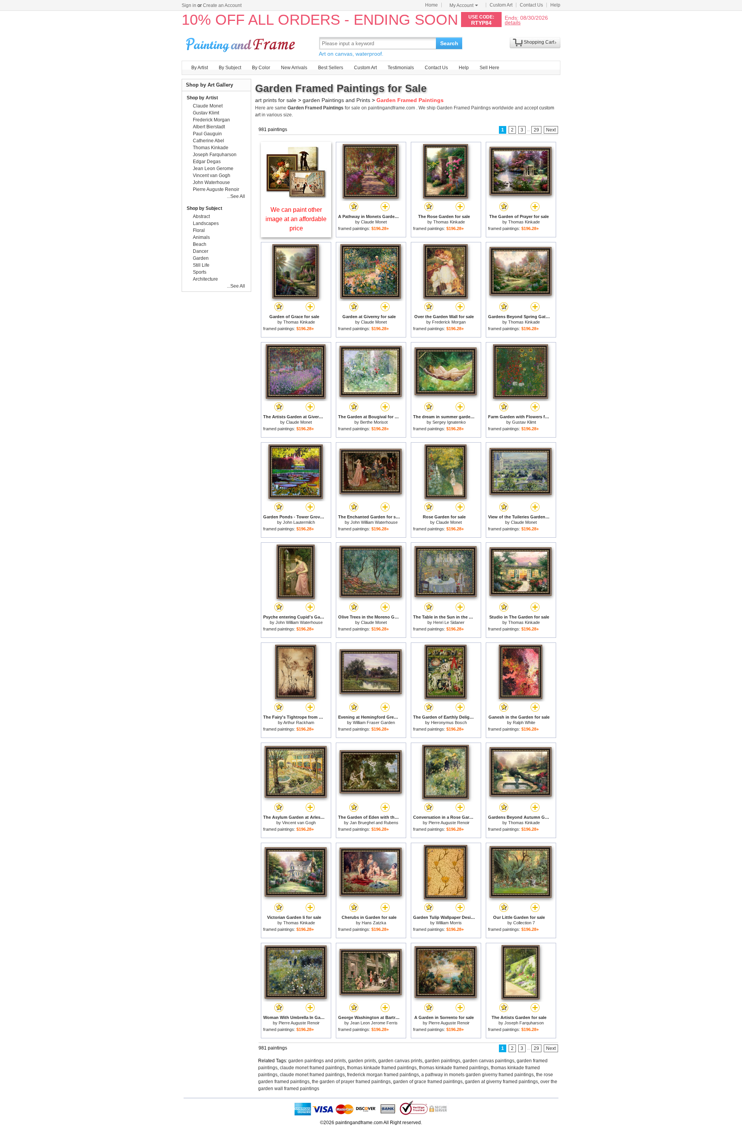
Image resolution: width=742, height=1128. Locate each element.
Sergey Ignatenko (449, 422)
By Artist (199, 67)
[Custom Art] (296, 196)
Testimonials (401, 67)
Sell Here (489, 67)
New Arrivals (294, 67)
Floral (199, 230)
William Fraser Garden (374, 722)
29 (536, 130)
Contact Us (531, 5)
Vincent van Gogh (299, 822)
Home (431, 5)
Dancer (200, 251)
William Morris (449, 922)
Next (551, 130)
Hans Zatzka (374, 922)
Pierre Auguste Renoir (449, 822)
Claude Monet (374, 222)
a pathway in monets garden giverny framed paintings (477, 1074)
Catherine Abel (208, 140)
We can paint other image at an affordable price (296, 219)
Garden (201, 258)
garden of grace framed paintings (428, 1081)
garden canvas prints (400, 1060)
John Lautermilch (299, 522)
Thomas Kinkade (449, 222)
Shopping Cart (539, 42)
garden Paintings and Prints (336, 100)
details (513, 22)
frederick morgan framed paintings (383, 1074)
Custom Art (501, 5)
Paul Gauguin (207, 133)
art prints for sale (275, 100)
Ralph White (524, 722)
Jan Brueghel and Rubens (374, 822)
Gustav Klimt (524, 422)
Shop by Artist (202, 98)
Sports (199, 272)
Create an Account (222, 5)
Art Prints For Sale (242, 43)
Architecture (205, 279)
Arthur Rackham (298, 722)
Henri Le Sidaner (449, 622)
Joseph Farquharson (524, 1023)
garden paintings (442, 1060)
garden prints (362, 1060)
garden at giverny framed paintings (501, 1081)
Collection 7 (524, 922)
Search (449, 43)
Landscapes (206, 223)
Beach (199, 244)
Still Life (201, 265)
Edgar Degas (207, 161)
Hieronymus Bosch (449, 722)
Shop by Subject (204, 208)
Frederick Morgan (449, 322)
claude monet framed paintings (312, 1067)
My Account (461, 5)
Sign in (189, 5)
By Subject (230, 67)
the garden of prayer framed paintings (351, 1081)
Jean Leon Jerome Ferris (374, 1023)
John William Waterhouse (374, 522)
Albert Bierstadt (209, 126)
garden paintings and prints (317, 1060)
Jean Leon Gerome (213, 168)
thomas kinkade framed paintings (382, 1067)
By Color (261, 67)
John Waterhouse (211, 182)
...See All (236, 196)
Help (555, 5)
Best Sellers (330, 67)
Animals (201, 237)
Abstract (201, 216)
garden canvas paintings (488, 1060)
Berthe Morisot (374, 422)
